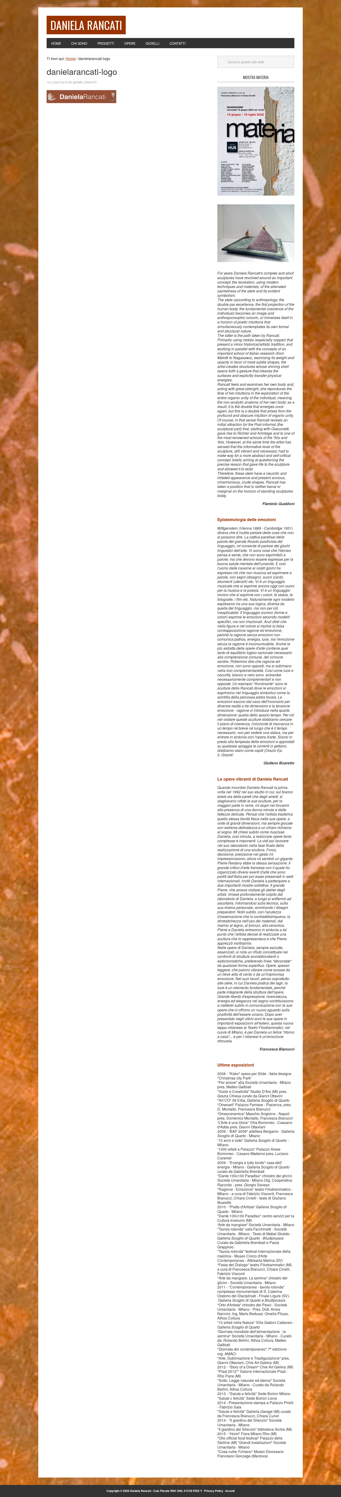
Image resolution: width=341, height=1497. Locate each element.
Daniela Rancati (86, 25)
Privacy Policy (213, 1491)
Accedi (230, 1491)
